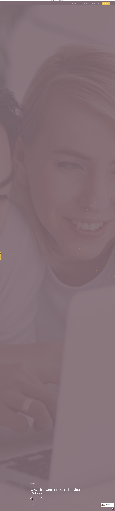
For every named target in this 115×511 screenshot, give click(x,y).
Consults (88, 3)
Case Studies (82, 3)
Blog (99, 3)
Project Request (0, 256)
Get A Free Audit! (61, 0)
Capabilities (94, 3)
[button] (75, 3)
